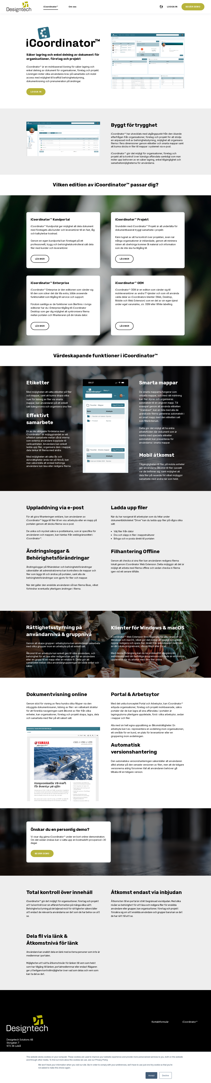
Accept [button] (151, 1075)
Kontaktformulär (160, 1021)
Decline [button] (165, 1075)
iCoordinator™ (189, 1021)
